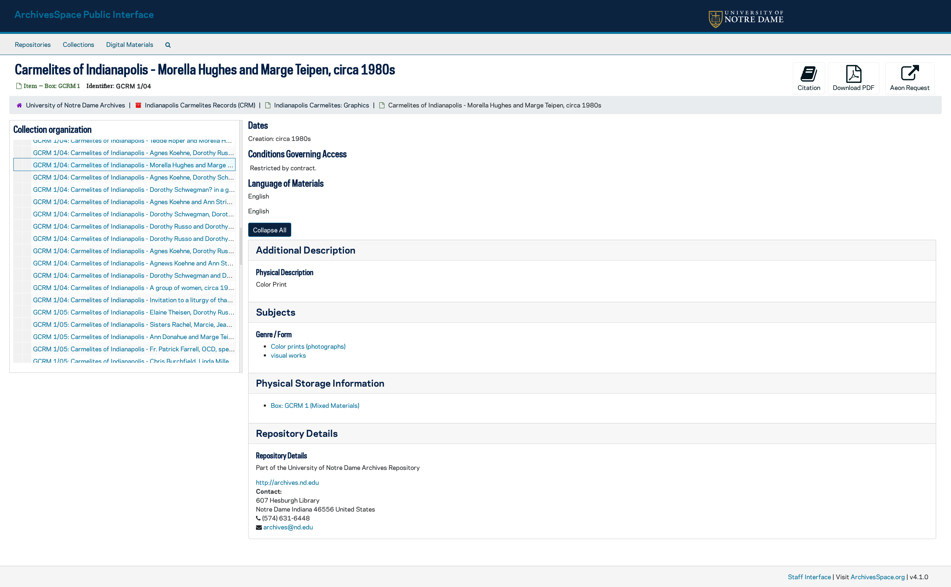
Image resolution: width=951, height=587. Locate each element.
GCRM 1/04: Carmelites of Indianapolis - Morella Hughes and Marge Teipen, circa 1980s (158, 165)
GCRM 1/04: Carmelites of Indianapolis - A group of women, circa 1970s (136, 287)
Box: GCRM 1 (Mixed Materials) (315, 405)
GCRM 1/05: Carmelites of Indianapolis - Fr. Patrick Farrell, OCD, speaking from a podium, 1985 (169, 349)
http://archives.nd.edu (287, 482)
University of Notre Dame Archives (75, 105)
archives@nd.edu (288, 527)
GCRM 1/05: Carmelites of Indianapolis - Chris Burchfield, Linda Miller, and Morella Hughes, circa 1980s (180, 361)
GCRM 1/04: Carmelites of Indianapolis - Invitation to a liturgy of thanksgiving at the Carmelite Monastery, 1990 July (199, 300)
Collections (78, 44)
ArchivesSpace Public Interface (84, 14)
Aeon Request (910, 87)
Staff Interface (809, 577)
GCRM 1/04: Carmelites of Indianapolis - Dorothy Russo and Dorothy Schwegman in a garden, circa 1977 (182, 226)
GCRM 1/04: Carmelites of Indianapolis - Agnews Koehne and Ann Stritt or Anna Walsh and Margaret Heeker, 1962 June (203, 263)
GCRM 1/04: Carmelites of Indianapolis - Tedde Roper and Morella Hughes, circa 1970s (157, 140)
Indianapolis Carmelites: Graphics (321, 105)
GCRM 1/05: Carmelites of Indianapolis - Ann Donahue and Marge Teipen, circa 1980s (155, 336)
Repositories (33, 44)
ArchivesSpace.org (878, 577)
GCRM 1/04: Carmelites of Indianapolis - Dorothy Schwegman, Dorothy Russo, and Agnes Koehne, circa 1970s (190, 214)
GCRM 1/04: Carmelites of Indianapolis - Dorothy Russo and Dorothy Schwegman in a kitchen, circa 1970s (184, 238)
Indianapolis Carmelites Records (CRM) (200, 105)
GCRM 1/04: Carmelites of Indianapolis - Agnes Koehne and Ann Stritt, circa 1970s (151, 201)
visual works (288, 355)
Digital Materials (129, 44)
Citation (809, 87)
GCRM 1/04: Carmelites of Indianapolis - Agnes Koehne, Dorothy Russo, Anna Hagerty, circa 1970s (174, 152)
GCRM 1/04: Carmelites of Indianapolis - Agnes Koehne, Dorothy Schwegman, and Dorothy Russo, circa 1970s (190, 177)
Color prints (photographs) (308, 346)
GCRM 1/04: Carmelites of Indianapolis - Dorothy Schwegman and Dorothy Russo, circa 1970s (167, 275)
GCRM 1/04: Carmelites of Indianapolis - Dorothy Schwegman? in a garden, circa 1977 (156, 189)
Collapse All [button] (269, 230)
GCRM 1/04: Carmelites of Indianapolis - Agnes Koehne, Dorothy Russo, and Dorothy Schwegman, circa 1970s (190, 250)
